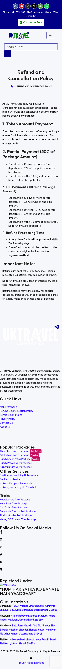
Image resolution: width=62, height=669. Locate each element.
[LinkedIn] (31, 547)
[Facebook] (15, 6)
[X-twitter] (34, 6)
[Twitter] (31, 554)
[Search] (7, 53)
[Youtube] (21, 6)
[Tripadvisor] (40, 6)
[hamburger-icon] (50, 35)
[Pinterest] (31, 569)
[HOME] (11, 86)
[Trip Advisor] (31, 562)
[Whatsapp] (46, 6)
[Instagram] (27, 6)
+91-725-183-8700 (21, 12)
